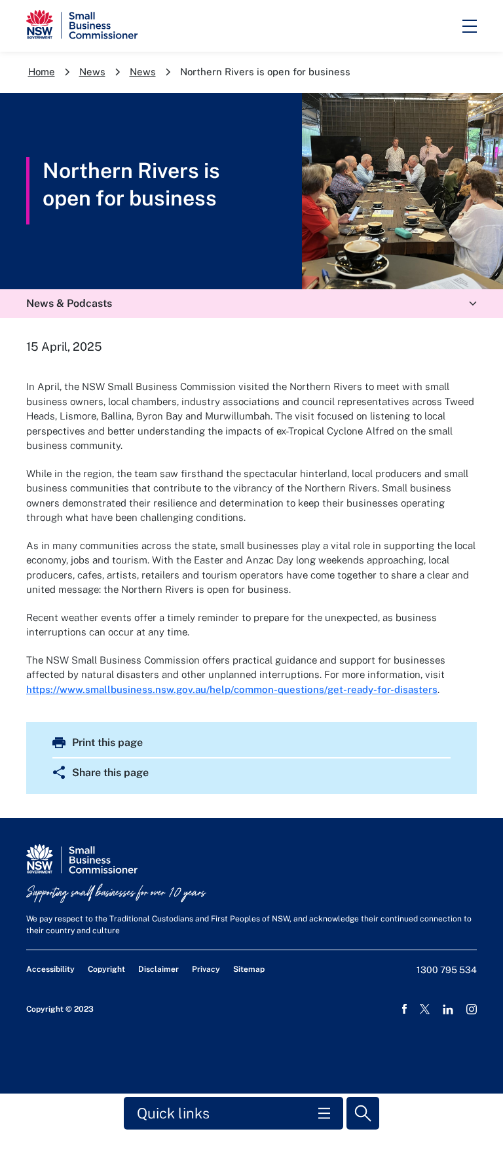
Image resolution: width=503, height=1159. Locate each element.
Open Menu (469, 26)
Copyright (106, 969)
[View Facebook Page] (404, 1009)
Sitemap (249, 969)
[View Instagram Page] (471, 1009)
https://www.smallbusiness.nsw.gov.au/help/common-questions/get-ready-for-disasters (232, 689)
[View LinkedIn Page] (448, 1009)
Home (41, 71)
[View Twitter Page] (425, 1009)
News (92, 71)
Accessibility (50, 969)
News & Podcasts (69, 303)
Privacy (206, 969)
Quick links (173, 1113)
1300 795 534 (447, 970)
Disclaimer (158, 969)
